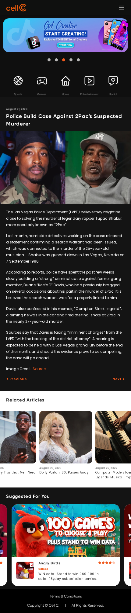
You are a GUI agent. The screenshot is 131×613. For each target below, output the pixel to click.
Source (39, 368)
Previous (18, 379)
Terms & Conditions (66, 596)
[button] (49, 60)
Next (117, 379)
